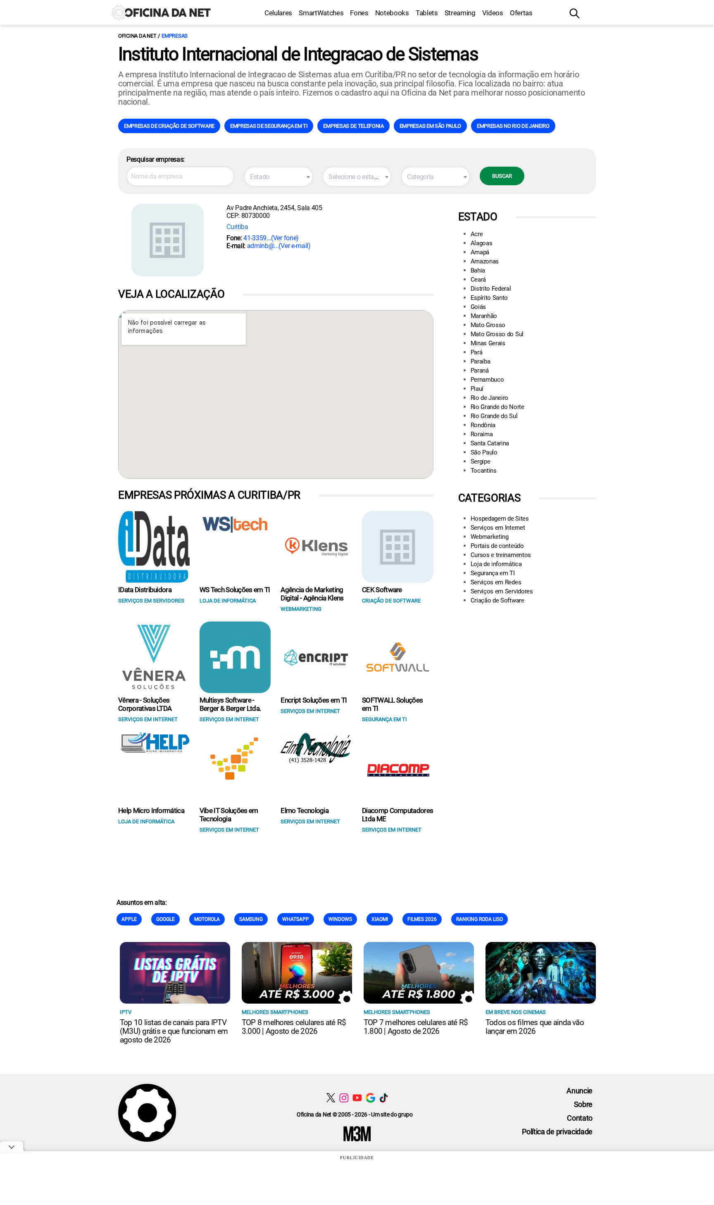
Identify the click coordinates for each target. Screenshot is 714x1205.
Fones (359, 13)
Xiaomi (379, 919)
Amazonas (485, 261)
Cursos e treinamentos (501, 555)
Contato (580, 1118)
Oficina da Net (137, 36)
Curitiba (237, 227)
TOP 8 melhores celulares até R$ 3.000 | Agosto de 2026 (294, 1026)
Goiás (478, 307)
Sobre (583, 1104)
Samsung (251, 919)
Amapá (480, 252)
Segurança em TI (493, 573)
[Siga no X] (331, 1098)
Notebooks (392, 13)
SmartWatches (321, 13)
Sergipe (480, 461)
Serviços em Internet (498, 527)
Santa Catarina (490, 443)
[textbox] (278, 177)
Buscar (502, 176)
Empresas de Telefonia (353, 126)
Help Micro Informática (151, 810)
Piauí (477, 388)
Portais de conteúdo (497, 546)
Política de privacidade (557, 1131)
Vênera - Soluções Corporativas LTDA (144, 704)
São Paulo (484, 452)
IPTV (125, 1012)
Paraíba (480, 361)
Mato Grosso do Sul (497, 334)
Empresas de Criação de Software (169, 126)
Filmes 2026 (422, 919)
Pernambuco (487, 379)
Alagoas (482, 243)
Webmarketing (490, 536)
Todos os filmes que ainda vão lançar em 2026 (535, 1026)
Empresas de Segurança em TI (268, 126)
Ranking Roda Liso (479, 919)
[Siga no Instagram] (344, 1098)
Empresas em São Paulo (430, 126)
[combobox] (278, 176)
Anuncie (579, 1090)
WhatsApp (295, 919)
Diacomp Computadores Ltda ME (397, 814)
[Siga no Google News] (370, 1098)
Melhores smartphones (275, 1012)
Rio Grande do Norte (497, 407)
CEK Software (382, 590)
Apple (129, 919)
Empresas (175, 36)
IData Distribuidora (144, 590)
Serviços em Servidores (502, 591)
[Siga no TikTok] (383, 1098)
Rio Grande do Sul (494, 416)
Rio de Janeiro (490, 398)
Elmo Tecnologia (304, 810)
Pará (477, 352)
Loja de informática (496, 564)
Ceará (478, 279)
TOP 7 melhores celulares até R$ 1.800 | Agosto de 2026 (416, 1026)
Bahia (478, 270)
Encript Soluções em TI (314, 700)
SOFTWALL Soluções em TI (392, 704)
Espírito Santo (489, 297)
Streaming (460, 13)
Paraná (480, 370)
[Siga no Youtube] (357, 1098)
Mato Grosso (488, 325)
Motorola (207, 919)
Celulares (278, 13)
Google (165, 919)
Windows (340, 919)
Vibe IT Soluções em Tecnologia (229, 814)
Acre (477, 234)
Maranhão (484, 316)
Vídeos (492, 13)
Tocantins (484, 470)
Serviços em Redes (496, 582)
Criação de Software (497, 600)
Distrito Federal (491, 288)
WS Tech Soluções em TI (235, 590)
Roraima (482, 434)
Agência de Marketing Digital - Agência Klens (312, 594)
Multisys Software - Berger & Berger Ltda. (230, 704)
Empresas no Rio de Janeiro (513, 126)
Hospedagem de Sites (500, 518)
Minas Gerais (488, 343)
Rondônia (483, 425)
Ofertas (521, 13)
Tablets (427, 13)
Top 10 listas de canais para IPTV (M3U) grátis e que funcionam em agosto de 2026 (174, 1031)
